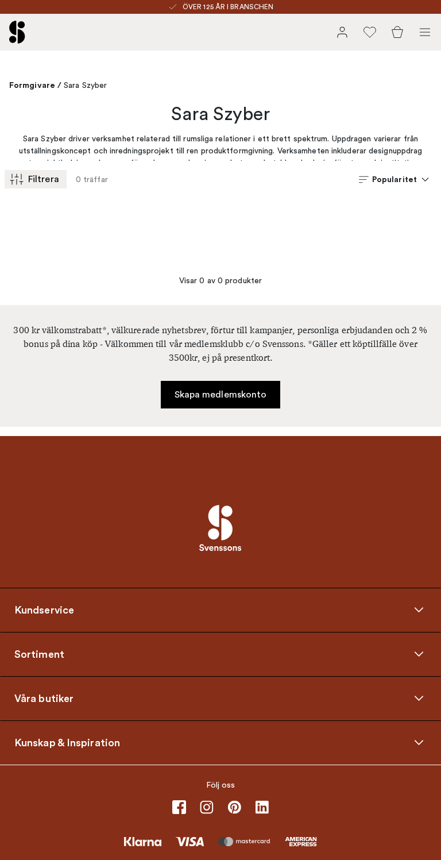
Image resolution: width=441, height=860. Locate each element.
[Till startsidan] (17, 32)
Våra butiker (44, 698)
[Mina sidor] (342, 32)
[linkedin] (262, 807)
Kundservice (44, 610)
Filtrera (43, 179)
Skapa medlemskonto (221, 394)
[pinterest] (234, 807)
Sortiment (39, 654)
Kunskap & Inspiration (67, 743)
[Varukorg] (397, 32)
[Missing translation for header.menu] (425, 32)
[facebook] (179, 807)
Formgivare (32, 85)
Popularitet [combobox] (394, 179)
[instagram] (207, 807)
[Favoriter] (370, 32)
